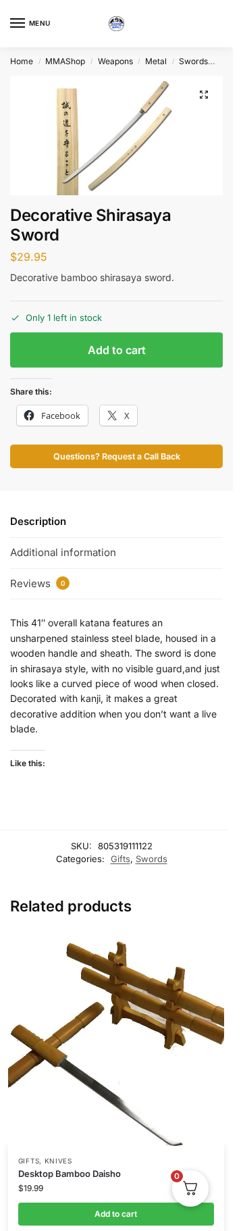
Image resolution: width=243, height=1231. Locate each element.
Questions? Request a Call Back (116, 456)
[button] (204, 94)
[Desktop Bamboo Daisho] (116, 1038)
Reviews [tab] (37, 583)
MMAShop (65, 61)
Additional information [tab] (63, 552)
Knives (58, 1161)
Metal (156, 61)
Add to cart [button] (115, 1214)
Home (21, 61)
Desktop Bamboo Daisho (69, 1173)
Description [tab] (38, 521)
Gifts (120, 858)
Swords (193, 61)
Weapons (115, 61)
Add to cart (117, 350)
